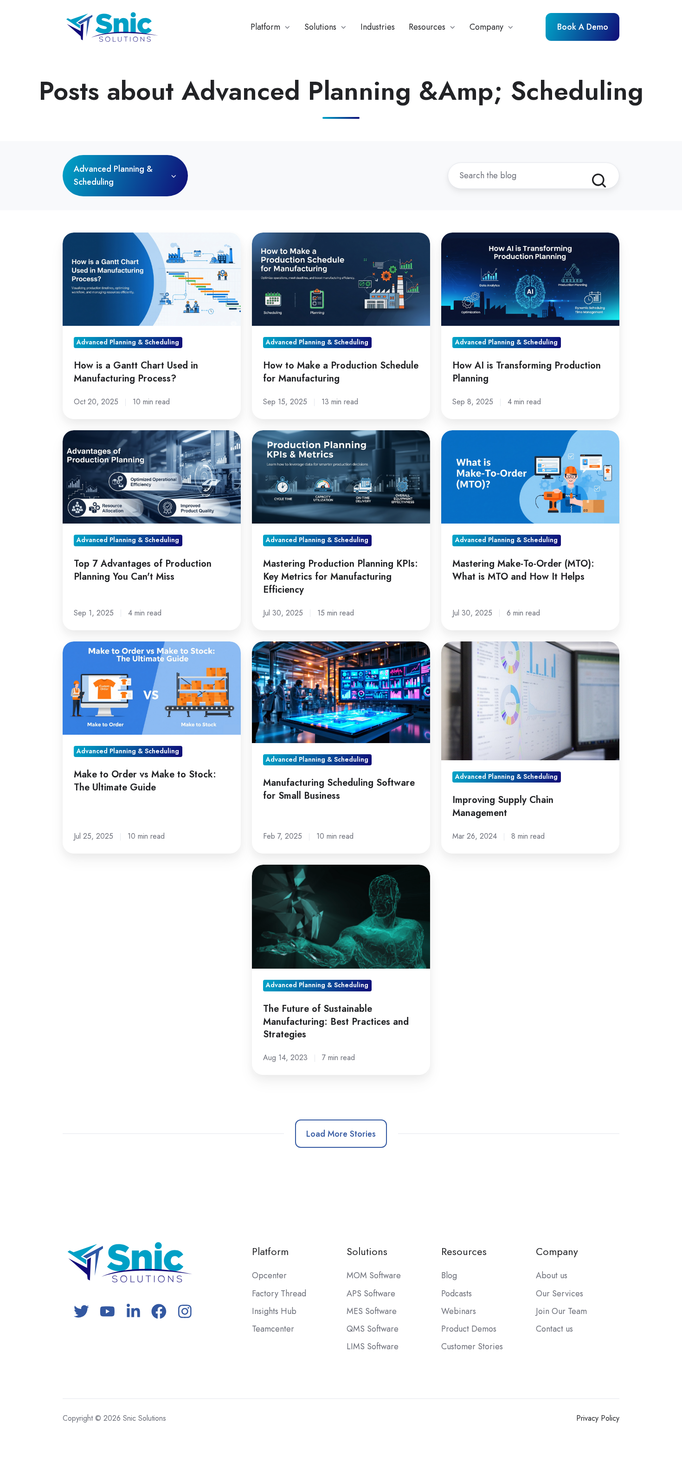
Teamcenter (273, 1329)
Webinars (458, 1311)
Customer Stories (472, 1346)
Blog (449, 1275)
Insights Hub (274, 1311)
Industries (377, 27)
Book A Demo (582, 27)
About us (551, 1275)
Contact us (554, 1329)
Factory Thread (279, 1294)
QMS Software (373, 1329)
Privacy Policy (597, 1418)
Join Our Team (561, 1311)
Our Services (559, 1294)
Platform (265, 27)
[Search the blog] (599, 180)
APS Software (371, 1294)
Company (486, 27)
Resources (427, 27)
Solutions (320, 27)
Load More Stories (341, 1134)
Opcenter (269, 1275)
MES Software (372, 1311)
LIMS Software (373, 1346)
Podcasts (456, 1294)
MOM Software (374, 1275)
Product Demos (468, 1329)
